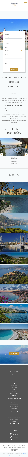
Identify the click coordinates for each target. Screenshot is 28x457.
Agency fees (7, 447)
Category (8, 34)
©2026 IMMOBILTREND (10, 445)
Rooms (7, 47)
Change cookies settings (18, 447)
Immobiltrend (14, 415)
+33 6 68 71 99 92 (14, 424)
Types (7, 40)
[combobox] (14, 36)
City (6, 54)
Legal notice (22, 445)
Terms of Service (15, 455)
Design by (16, 450)
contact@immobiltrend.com (14, 426)
